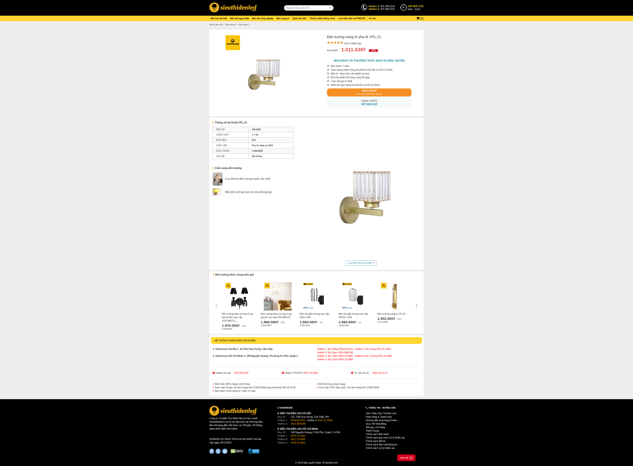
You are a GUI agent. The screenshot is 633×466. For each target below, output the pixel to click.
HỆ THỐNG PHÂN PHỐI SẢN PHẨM (235, 340)
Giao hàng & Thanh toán (379, 416)
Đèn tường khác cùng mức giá (234, 274)
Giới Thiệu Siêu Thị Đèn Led (381, 413)
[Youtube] (224, 451)
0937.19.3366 (310, 372)
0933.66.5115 (298, 420)
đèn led (213, 425)
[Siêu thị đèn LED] (232, 7)
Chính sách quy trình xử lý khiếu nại (385, 437)
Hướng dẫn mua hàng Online (381, 420)
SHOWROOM (285, 408)
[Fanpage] (211, 451)
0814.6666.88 (298, 423)
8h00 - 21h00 (416, 8)
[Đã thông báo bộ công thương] (253, 452)
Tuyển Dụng (372, 430)
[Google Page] (218, 451)
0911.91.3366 (325, 420)
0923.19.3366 (298, 435)
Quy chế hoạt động (376, 423)
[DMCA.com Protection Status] (237, 451)
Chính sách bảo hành (377, 434)
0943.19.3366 (298, 442)
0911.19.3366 (298, 439)
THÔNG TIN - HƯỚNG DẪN (381, 408)
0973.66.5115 (241, 372)
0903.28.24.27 (380, 372)
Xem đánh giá (352, 43)
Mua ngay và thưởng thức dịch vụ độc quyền (369, 60)
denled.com (331, 462)
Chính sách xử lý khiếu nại (380, 448)
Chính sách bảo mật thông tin (381, 444)
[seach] (331, 8)
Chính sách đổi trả (375, 441)
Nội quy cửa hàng (375, 427)
